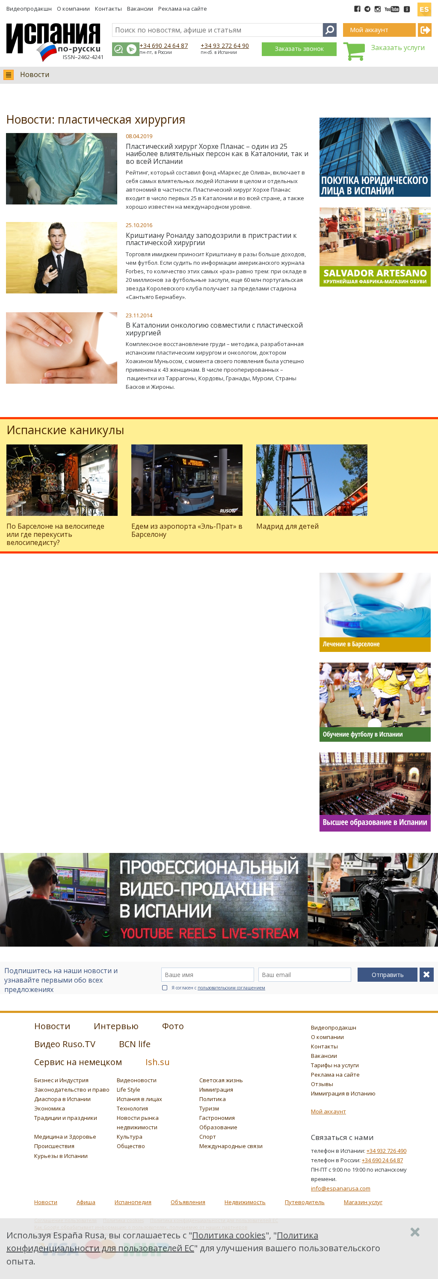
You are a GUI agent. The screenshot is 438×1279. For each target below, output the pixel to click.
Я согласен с (218, 988)
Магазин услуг (363, 1202)
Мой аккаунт (328, 1111)
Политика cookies (229, 1235)
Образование (218, 1127)
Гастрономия (217, 1118)
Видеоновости (137, 1080)
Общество (131, 1146)
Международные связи (231, 1146)
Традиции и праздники (65, 1118)
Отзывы (322, 1084)
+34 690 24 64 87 (163, 45)
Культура (129, 1136)
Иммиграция (216, 1089)
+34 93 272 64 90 (225, 45)
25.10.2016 (139, 225)
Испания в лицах (139, 1099)
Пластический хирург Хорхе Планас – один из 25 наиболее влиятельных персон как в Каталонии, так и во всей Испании (217, 154)
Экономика (49, 1108)
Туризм (209, 1108)
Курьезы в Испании (61, 1156)
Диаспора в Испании (62, 1099)
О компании (73, 8)
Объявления (188, 1202)
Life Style (128, 1089)
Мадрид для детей (287, 526)
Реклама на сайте (182, 8)
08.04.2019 (139, 136)
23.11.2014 (139, 315)
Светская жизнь (221, 1080)
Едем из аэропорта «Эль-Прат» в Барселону (187, 530)
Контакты (108, 8)
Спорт (207, 1136)
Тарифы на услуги (335, 1065)
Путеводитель (305, 1202)
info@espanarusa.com (340, 1188)
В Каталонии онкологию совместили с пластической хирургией (214, 329)
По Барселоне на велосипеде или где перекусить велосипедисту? (55, 534)
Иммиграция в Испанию (343, 1093)
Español (424, 6)
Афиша (86, 1202)
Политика (212, 1099)
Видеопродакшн (29, 8)
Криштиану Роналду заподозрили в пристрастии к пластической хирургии (211, 239)
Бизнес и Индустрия (61, 1080)
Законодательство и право (72, 1089)
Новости (34, 74)
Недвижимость (245, 1202)
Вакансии (140, 8)
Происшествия (54, 1146)
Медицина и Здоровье (65, 1136)
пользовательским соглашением (231, 988)
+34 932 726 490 (386, 1151)
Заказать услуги (398, 47)
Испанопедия (133, 1202)
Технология (132, 1108)
